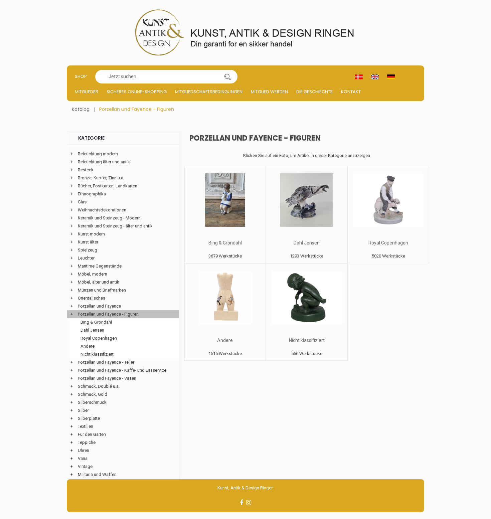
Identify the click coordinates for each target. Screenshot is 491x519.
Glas (82, 201)
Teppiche (87, 442)
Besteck (86, 169)
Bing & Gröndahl (225, 242)
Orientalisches (91, 298)
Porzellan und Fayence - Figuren (108, 314)
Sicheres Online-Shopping (137, 92)
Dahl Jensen (307, 242)
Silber (83, 410)
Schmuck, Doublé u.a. (99, 386)
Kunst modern (91, 233)
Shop (81, 76)
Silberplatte (89, 418)
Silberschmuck (92, 402)
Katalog (81, 109)
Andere (225, 340)
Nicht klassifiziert (307, 340)
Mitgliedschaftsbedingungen (208, 92)
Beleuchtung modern (98, 153)
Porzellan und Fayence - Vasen (107, 378)
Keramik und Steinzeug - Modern (109, 217)
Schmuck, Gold (92, 394)
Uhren (83, 450)
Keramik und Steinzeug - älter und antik (115, 225)
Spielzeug (87, 249)
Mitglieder (86, 92)
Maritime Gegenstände (100, 266)
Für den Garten (92, 434)
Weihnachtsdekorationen (102, 209)
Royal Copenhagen (388, 242)
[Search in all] (227, 76)
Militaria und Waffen (97, 474)
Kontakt (351, 92)
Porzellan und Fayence (99, 306)
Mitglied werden (269, 92)
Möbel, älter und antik (98, 282)
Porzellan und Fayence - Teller (106, 362)
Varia (83, 458)
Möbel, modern (92, 274)
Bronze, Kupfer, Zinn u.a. (101, 177)
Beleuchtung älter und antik (104, 161)
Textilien (85, 426)
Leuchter (86, 258)
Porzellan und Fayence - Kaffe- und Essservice (122, 370)
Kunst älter (88, 241)
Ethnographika (92, 193)
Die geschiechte (314, 92)
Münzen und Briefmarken (102, 290)
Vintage (85, 466)
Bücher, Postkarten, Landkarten (107, 185)
